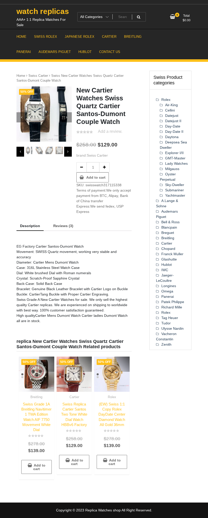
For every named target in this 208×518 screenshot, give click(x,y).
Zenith (166, 344)
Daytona (172, 137)
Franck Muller (172, 254)
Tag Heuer (169, 318)
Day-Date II (174, 132)
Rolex (112, 397)
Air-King (171, 105)
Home (20, 76)
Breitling (36, 397)
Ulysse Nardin (172, 328)
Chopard (168, 249)
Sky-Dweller (174, 185)
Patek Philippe (172, 302)
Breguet (167, 233)
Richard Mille (171, 307)
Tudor (166, 323)
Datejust (171, 116)
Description (30, 226)
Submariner (174, 190)
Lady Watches (176, 163)
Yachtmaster (175, 195)
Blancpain (169, 227)
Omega (167, 291)
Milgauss (172, 169)
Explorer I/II (174, 153)
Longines (168, 286)
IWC (164, 270)
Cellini (170, 110)
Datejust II (173, 121)
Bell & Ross (170, 222)
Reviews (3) (63, 226)
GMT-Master (175, 158)
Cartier (74, 397)
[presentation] (21, 117)
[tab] (30, 226)
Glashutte (169, 259)
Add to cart (96, 177)
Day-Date (172, 126)
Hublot (166, 265)
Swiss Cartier (38, 76)
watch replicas (42, 11)
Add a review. (110, 131)
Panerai (167, 296)
